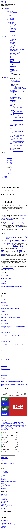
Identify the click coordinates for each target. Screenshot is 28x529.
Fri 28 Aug (12, 35)
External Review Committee (20, 88)
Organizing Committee (15, 80)
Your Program (10, 19)
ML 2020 (3, 502)
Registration (10, 15)
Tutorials (12, 46)
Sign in (5, 176)
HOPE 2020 (4, 500)
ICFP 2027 (9, 158)
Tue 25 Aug (13, 31)
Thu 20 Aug (13, 24)
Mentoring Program (8, 268)
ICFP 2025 (9, 160)
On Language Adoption (20, 240)
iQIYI (7, 239)
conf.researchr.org (8, 463)
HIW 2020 (3, 498)
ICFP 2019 (9, 169)
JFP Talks (12, 43)
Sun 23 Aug (13, 28)
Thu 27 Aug (13, 33)
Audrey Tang (18, 226)
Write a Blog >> (5, 1)
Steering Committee (15, 81)
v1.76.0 (15, 463)
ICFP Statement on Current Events (15, 14)
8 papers (20, 250)
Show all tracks (4, 429)
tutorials (21, 262)
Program (6, 17)
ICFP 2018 (9, 170)
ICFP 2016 (9, 173)
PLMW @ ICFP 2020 (6, 505)
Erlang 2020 (4, 494)
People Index (13, 103)
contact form (4, 460)
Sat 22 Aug (12, 26)
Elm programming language (19, 223)
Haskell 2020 (4, 514)
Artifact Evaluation (14, 53)
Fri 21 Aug (12, 25)
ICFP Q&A (13, 42)
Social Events (13, 48)
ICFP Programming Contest (17, 52)
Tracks (5, 36)
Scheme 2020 (4, 507)
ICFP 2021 (9, 166)
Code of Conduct (11, 11)
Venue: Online (10, 9)
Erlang (4, 414)
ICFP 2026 (9, 159)
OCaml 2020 (4, 504)
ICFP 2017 (9, 172)
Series (8, 155)
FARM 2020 (4, 495)
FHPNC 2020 (4, 497)
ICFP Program (10, 18)
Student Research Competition (17, 49)
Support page (3, 465)
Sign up (6, 177)
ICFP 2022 (9, 165)
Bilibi (9, 254)
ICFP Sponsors (13, 50)
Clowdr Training (14, 39)
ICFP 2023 (9, 163)
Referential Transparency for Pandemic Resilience (15, 236)
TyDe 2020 (3, 508)
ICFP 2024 (9, 162)
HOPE (4, 409)
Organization (7, 77)
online (2, 211)
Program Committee (18, 87)
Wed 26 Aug (13, 32)
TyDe (4, 404)
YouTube (24, 237)
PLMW (4, 399)
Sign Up (3, 527)
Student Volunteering (15, 55)
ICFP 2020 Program (15, 422)
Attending (6, 8)
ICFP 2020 (4, 458)
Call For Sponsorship (12, 12)
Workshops (12, 45)
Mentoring (12, 56)
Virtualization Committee (16, 83)
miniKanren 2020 (5, 501)
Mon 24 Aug (13, 29)
